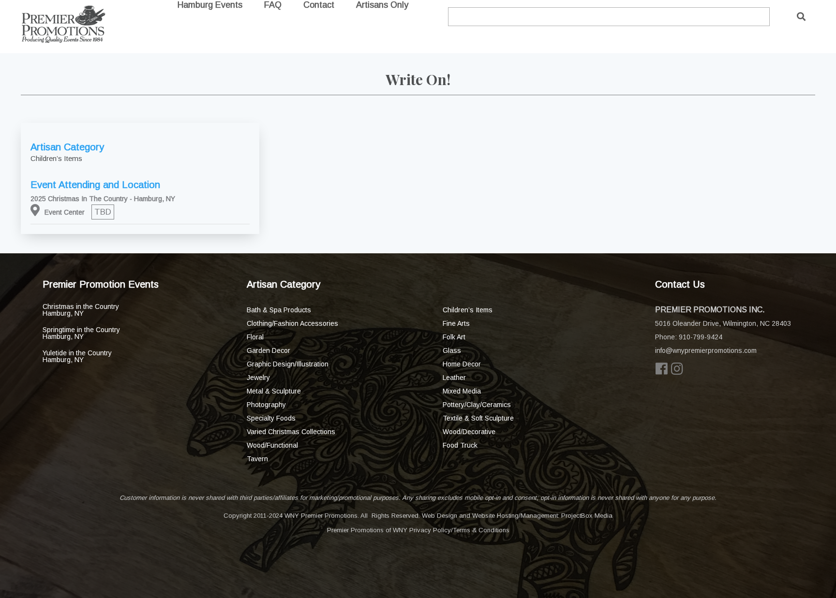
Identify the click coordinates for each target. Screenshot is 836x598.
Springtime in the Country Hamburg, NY (81, 333)
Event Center (65, 212)
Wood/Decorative (469, 432)
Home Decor (462, 364)
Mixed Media (462, 391)
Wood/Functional (272, 445)
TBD (102, 212)
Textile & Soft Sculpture (478, 418)
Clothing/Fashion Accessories (292, 323)
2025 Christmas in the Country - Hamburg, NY (102, 199)
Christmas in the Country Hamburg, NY (81, 310)
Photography (266, 404)
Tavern (257, 459)
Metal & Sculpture (274, 391)
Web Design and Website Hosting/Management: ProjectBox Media (517, 515)
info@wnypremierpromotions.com (706, 350)
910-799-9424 (700, 337)
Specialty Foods (271, 418)
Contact (318, 5)
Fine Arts (456, 323)
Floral (255, 337)
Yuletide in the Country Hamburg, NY (77, 356)
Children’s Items (468, 310)
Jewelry (258, 377)
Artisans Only (382, 5)
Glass (452, 350)
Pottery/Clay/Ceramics (477, 404)
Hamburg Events (210, 5)
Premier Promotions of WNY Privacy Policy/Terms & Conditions (418, 530)
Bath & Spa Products (279, 310)
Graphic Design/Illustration (287, 364)
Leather (454, 377)
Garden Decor (268, 350)
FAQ (273, 5)
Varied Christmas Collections (291, 432)
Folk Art (454, 337)
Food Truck (460, 445)
